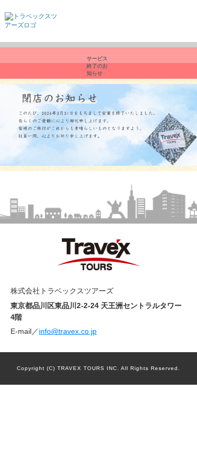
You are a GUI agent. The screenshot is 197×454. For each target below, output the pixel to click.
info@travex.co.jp (68, 331)
